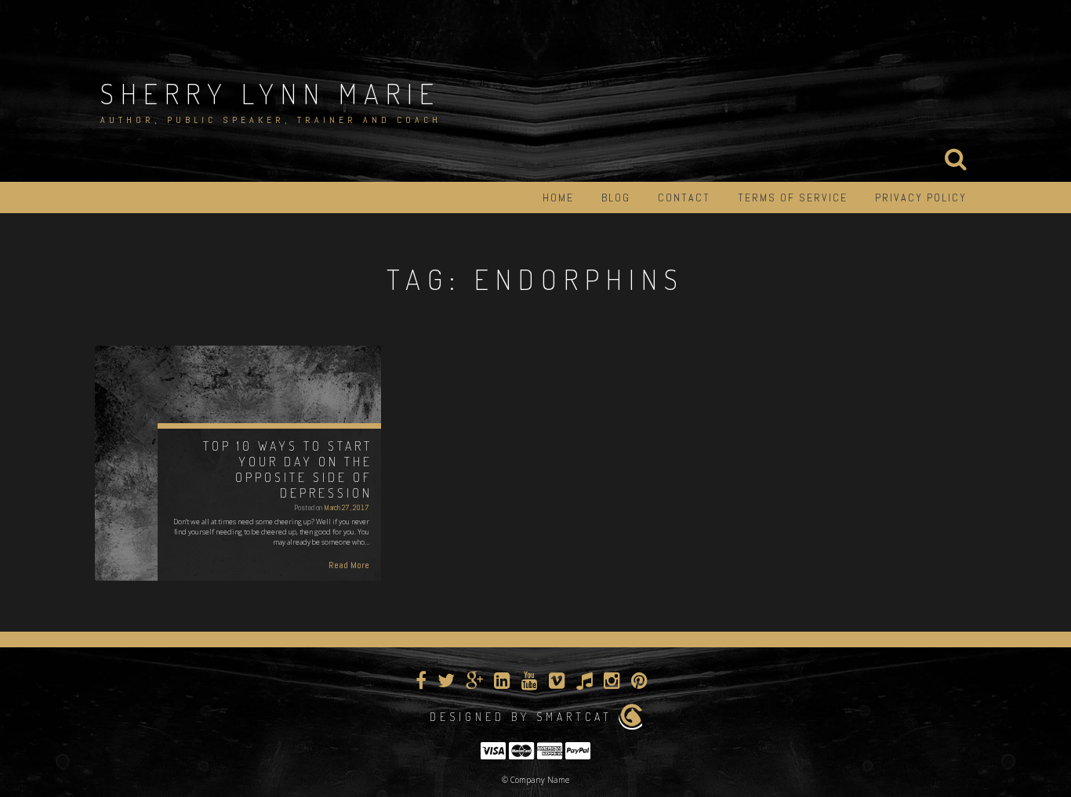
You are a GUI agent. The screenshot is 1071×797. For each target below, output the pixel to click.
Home (558, 197)
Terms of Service (793, 197)
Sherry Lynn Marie (270, 93)
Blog (615, 197)
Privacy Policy (921, 197)
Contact (684, 197)
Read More (349, 565)
